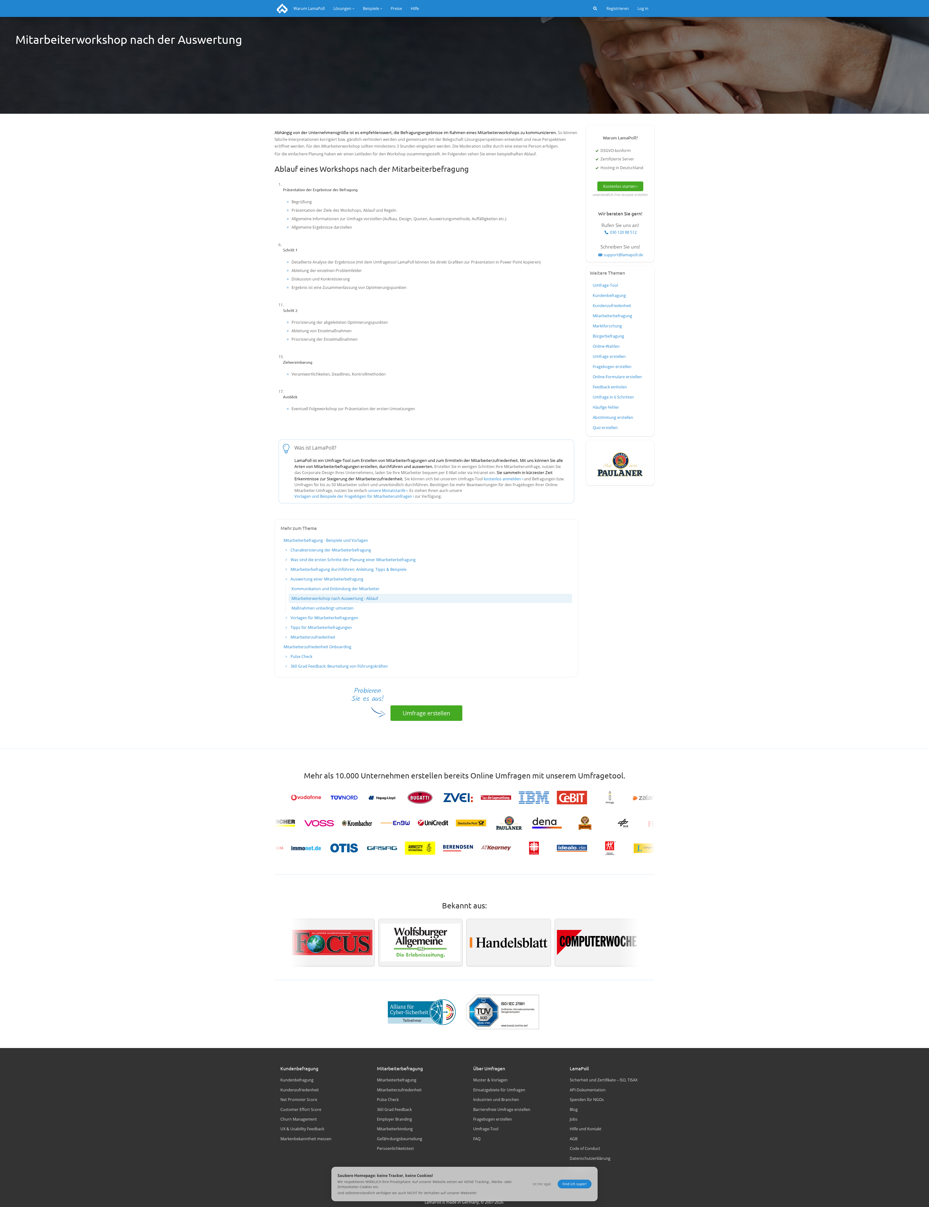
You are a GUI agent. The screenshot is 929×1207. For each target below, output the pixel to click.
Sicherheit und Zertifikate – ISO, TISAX (603, 1080)
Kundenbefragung (609, 295)
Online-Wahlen (606, 346)
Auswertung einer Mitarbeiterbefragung (326, 579)
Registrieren (618, 8)
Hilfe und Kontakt (585, 1129)
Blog (574, 1109)
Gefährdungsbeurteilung (399, 1138)
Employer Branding (394, 1119)
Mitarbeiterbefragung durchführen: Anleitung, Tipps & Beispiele (348, 569)
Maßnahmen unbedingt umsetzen (322, 608)
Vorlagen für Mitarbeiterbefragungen (324, 617)
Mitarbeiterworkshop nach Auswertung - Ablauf (335, 598)
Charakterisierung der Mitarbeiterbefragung (330, 550)
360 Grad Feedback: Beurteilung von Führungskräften (339, 666)
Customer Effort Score (300, 1109)
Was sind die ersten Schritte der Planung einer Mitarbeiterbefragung (353, 559)
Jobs (573, 1119)
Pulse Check (301, 656)
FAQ (476, 1138)
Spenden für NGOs (587, 1099)
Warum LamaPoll (309, 8)
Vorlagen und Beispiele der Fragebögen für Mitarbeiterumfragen (353, 496)
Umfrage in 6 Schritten (613, 397)
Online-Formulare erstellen (617, 376)
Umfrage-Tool (605, 285)
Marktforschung (607, 326)
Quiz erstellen (605, 427)
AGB (573, 1138)
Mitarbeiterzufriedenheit (312, 637)
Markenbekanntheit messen (305, 1138)
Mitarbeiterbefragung (612, 315)
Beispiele (371, 8)
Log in (642, 8)
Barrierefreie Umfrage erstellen (501, 1109)
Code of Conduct (585, 1148)
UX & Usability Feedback (302, 1129)
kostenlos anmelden (503, 479)
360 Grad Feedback (394, 1109)
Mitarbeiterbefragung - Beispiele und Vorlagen (326, 540)
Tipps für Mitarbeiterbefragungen (321, 627)
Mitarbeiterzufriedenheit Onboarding (317, 646)
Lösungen (342, 8)
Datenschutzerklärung (590, 1158)
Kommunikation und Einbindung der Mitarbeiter (336, 588)
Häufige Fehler (606, 407)
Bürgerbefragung (608, 336)
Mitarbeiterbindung (395, 1129)
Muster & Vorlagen (490, 1080)
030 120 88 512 (623, 232)
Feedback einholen (610, 387)
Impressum (580, 1168)
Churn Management (298, 1119)
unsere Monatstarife (386, 490)
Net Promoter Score (298, 1099)
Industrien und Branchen (496, 1099)
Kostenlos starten (619, 186)
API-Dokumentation (588, 1090)
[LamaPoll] (282, 8)
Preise (396, 8)
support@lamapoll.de (623, 254)
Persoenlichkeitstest (395, 1148)
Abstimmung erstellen (613, 417)
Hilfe (415, 8)
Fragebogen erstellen (612, 366)
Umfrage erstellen (426, 713)
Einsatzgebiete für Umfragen (499, 1090)
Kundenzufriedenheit (612, 305)
